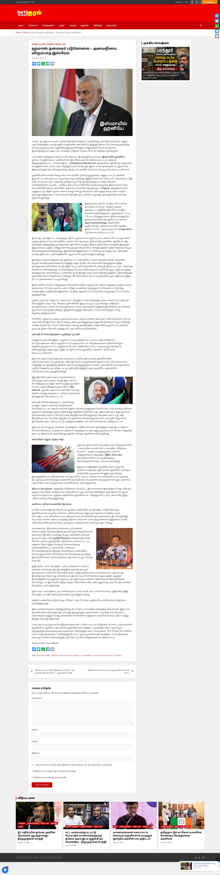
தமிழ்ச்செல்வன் (107, 655)
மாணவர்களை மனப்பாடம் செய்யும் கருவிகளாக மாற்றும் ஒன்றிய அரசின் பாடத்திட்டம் (132, 836)
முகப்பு (20, 25)
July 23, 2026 (118, 842)
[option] (166, 63)
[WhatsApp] (216, 26)
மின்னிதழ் (98, 25)
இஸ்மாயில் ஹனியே (43, 655)
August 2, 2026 (24, 842)
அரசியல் (32, 25)
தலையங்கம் (111, 25)
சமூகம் (62, 25)
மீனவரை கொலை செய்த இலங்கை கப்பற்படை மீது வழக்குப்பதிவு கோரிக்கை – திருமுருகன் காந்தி (54, 671)
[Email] (216, 36)
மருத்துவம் (21, 823)
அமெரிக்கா (118, 655)
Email (35, 741)
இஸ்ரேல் (89, 655)
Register (178, 2)
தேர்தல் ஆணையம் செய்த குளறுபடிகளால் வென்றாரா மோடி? (108, 671)
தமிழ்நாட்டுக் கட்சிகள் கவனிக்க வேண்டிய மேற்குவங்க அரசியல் (181, 836)
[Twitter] (216, 20)
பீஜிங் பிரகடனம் (79, 655)
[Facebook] (216, 15)
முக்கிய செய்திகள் (47, 44)
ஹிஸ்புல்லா (55, 655)
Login (186, 2)
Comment (37, 698)
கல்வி (68, 826)
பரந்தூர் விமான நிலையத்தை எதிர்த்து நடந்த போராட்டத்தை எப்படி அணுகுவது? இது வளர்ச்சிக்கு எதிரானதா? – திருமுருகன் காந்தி (164, 75)
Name (35, 729)
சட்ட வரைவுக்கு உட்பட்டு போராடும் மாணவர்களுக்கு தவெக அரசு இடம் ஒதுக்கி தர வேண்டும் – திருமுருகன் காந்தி (85, 837)
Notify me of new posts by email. (50, 777)
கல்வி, (115, 826)
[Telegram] (216, 31)
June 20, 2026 (166, 842)
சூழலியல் (85, 25)
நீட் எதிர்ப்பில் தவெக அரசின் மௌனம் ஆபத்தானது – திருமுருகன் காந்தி (36, 836)
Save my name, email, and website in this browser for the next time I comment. (73, 765)
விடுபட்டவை (26, 798)
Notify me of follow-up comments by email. (55, 771)
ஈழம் (64, 44)
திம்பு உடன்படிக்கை (66, 655)
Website (35, 753)
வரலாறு (73, 25)
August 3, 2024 (38, 58)
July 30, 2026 (70, 845)
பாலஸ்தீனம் (96, 655)
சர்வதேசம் (35, 44)
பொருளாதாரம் (48, 25)
